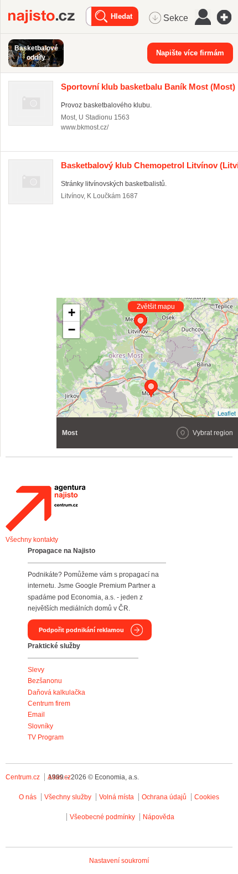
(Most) (148, 86)
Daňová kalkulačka (56, 692)
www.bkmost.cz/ (84, 127)
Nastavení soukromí (119, 861)
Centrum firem (49, 703)
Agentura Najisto (45, 508)
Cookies (206, 797)
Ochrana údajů (164, 797)
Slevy (36, 670)
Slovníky (40, 726)
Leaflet (227, 412)
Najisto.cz (47, 16)
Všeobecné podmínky (102, 817)
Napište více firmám (190, 53)
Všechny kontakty (32, 540)
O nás (28, 797)
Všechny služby (68, 797)
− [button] (71, 330)
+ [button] (71, 312)
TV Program (46, 737)
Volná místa (116, 797)
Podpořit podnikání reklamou (81, 630)
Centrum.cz (23, 777)
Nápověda (158, 817)
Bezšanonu (45, 681)
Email (36, 714)
